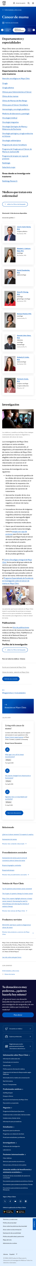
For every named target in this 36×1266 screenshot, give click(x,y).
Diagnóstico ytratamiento (6, 29)
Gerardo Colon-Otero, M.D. (24, 337)
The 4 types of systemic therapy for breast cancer (17, 893)
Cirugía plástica (8, 87)
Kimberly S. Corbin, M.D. (23, 358)
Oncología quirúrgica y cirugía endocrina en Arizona (17, 134)
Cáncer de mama (15, 17)
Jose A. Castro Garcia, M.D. (24, 228)
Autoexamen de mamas (9, 839)
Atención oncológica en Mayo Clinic (16, 78)
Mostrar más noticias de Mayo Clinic (13, 911)
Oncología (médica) (9, 118)
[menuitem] (19, 30)
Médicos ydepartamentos (19, 29)
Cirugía (5, 83)
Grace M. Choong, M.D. (22, 293)
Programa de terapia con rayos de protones (15, 157)
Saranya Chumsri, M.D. (24, 314)
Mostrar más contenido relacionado (13, 844)
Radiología (6, 163)
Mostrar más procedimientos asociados (14, 875)
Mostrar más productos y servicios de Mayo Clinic (15, 933)
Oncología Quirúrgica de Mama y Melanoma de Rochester (14, 127)
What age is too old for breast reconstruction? (14, 756)
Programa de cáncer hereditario (14, 145)
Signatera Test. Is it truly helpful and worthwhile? (16, 798)
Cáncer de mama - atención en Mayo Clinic (15, 672)
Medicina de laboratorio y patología (15, 113)
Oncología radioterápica (11, 140)
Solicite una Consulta (11, 23)
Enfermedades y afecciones (13, 10)
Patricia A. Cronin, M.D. (23, 380)
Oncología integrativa (10, 122)
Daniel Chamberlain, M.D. (23, 271)
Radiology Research (9, 181)
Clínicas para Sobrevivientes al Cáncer (17, 92)
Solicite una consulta (10, 679)
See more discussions (14, 813)
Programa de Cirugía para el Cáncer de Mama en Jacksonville (17, 150)
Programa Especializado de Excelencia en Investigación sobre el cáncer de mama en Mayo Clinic (17, 580)
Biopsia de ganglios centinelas (11, 865)
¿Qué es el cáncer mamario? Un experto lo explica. (18, 834)
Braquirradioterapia (8, 870)
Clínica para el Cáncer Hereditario (15, 105)
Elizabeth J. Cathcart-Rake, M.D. (24, 250)
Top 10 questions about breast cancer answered (17, 888)
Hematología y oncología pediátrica (15, 109)
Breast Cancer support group (14, 737)
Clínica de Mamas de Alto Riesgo (14, 100)
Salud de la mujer (8, 167)
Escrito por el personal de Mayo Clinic (14, 667)
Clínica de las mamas (10, 96)
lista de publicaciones (21, 627)
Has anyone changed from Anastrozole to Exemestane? (18, 777)
